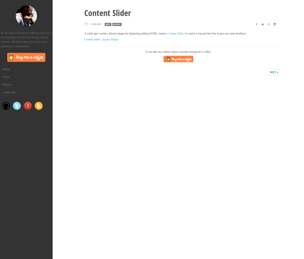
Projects (7, 84)
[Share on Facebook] (256, 24)
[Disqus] (178, 123)
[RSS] (38, 106)
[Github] (6, 106)
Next (273, 72)
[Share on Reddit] (268, 24)
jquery (108, 24)
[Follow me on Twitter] (17, 106)
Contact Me (9, 92)
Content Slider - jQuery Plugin (101, 39)
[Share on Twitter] (262, 24)
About (6, 76)
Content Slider (175, 33)
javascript (117, 24)
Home (6, 69)
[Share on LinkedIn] (274, 24)
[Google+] (28, 106)
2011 (99, 24)
